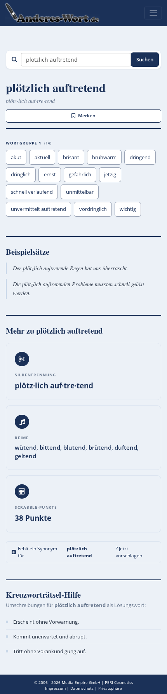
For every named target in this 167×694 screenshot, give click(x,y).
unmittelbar (80, 191)
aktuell (42, 157)
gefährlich (80, 174)
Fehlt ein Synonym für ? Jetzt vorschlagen (80, 552)
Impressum (55, 688)
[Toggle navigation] (153, 13)
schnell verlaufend (32, 191)
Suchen (144, 59)
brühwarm (104, 157)
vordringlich (93, 208)
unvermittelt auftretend (38, 208)
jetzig (110, 174)
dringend (140, 157)
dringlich (21, 174)
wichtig (128, 208)
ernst (50, 174)
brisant (71, 157)
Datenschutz (82, 688)
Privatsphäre (110, 688)
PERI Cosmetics (119, 682)
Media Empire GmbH (81, 682)
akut (16, 157)
